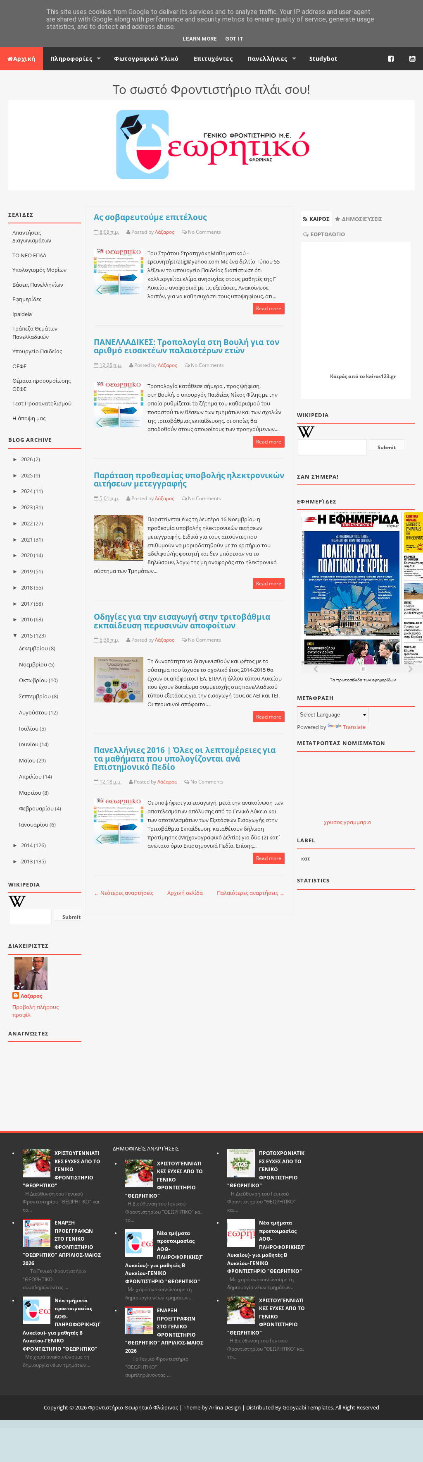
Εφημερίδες (26, 299)
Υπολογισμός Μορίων (39, 269)
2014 (27, 845)
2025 (27, 475)
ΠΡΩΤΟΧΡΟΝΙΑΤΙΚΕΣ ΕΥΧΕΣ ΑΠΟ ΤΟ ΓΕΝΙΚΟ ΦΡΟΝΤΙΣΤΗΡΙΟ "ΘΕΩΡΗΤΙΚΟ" (265, 1169)
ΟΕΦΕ (19, 366)
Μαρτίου (30, 792)
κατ (305, 858)
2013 (27, 861)
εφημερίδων (384, 680)
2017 (27, 603)
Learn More (200, 39)
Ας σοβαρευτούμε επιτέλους (150, 217)
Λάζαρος (31, 995)
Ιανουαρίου (33, 824)
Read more (268, 308)
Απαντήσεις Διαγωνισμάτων (31, 236)
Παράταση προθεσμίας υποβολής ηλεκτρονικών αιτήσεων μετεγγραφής (189, 479)
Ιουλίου (28, 728)
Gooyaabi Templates (308, 1407)
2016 (27, 619)
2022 (27, 523)
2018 (27, 587)
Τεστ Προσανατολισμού (41, 403)
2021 (27, 539)
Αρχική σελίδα (185, 892)
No (191, 231)
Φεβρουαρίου (36, 808)
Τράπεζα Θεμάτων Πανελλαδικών (34, 332)
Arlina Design (225, 1407)
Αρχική (24, 58)
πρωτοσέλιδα (350, 680)
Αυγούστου (33, 712)
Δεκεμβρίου (33, 648)
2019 (27, 571)
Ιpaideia (22, 314)
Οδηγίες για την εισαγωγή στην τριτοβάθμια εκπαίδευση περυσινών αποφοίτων (182, 620)
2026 (27, 459)
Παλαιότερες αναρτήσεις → (251, 892)
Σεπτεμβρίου (35, 696)
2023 (27, 507)
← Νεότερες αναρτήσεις (123, 892)
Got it (234, 39)
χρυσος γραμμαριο (347, 822)
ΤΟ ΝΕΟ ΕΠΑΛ (29, 255)
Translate (354, 727)
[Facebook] (391, 58)
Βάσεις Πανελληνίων (37, 284)
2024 (27, 491)
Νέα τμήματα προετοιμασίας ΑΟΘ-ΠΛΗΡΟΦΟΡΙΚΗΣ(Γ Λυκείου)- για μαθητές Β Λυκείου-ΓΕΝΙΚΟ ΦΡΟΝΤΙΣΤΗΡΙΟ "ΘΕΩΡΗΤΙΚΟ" (61, 1324)
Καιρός (338, 376)
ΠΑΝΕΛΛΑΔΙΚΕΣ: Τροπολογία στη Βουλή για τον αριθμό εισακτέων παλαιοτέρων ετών (186, 346)
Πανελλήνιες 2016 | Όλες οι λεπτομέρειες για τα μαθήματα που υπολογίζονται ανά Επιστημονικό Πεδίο (185, 758)
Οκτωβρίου (33, 680)
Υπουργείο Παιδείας (37, 351)
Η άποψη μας (28, 418)
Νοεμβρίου (33, 664)
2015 (27, 635)
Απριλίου (30, 776)
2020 (27, 555)
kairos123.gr (381, 376)
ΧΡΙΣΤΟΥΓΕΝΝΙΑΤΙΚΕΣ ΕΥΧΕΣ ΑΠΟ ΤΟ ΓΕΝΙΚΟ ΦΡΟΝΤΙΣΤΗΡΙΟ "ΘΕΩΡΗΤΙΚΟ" (61, 1169)
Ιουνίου (28, 744)
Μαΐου (27, 760)
